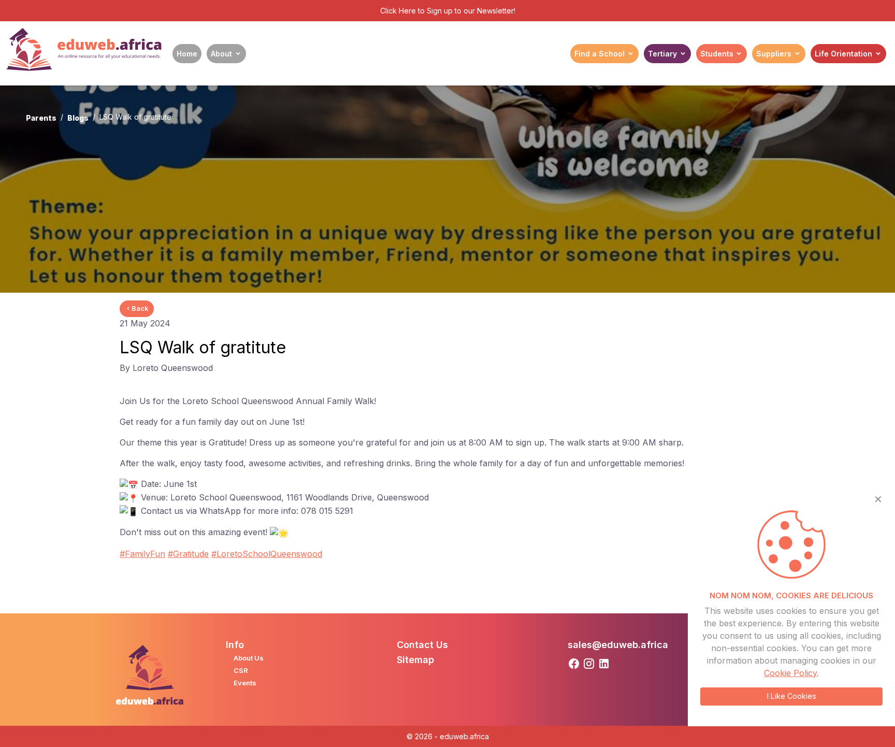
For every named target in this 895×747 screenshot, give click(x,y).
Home (187, 53)
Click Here (398, 10)
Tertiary (662, 53)
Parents (41, 117)
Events (245, 683)
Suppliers (773, 53)
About (221, 53)
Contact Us (422, 644)
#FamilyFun (142, 554)
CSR (241, 670)
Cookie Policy (790, 673)
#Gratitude (188, 554)
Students (716, 53)
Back (140, 308)
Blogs (78, 117)
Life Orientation (843, 53)
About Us (249, 658)
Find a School (599, 53)
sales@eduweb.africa (618, 644)
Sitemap (415, 659)
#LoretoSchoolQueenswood (266, 554)
